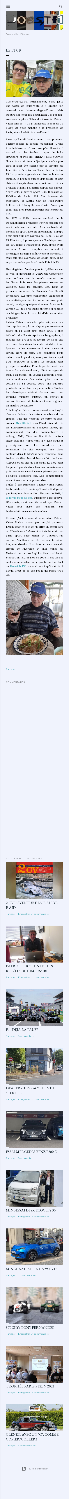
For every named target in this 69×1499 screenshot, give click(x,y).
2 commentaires (27, 1275)
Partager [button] (10, 669)
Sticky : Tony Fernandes (30, 1327)
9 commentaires (27, 1445)
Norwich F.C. (18, 566)
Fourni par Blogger (37, 1468)
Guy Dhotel (23, 423)
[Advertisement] (34, 813)
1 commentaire (26, 1036)
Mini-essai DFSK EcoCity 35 (31, 1210)
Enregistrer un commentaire (33, 913)
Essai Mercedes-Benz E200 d (31, 1151)
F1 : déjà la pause (22, 1029)
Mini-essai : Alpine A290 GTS (31, 1268)
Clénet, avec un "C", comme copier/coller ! (32, 1437)
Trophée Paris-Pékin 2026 (30, 1386)
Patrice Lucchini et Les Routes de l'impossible (29, 968)
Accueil (12, 33)
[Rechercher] (61, 5)
